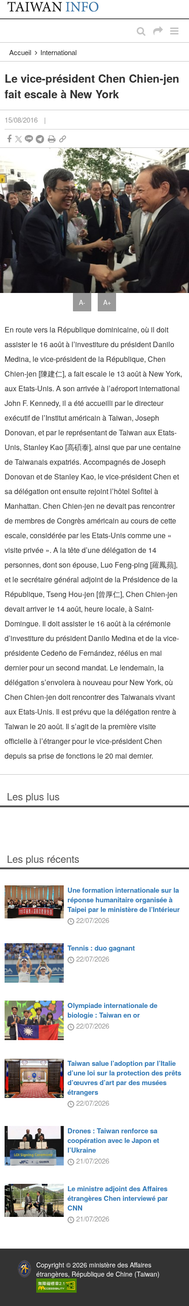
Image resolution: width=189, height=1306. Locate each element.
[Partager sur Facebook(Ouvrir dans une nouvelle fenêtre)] (9, 139)
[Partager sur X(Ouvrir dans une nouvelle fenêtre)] (18, 139)
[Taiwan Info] (58, 9)
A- (82, 302)
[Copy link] (62, 139)
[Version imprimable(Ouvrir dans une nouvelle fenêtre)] (51, 139)
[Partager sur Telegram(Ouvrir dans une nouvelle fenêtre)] (39, 139)
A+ (107, 302)
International (58, 52)
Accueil (20, 52)
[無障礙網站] (56, 1284)
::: (9, 4)
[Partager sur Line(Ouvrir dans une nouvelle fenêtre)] (28, 139)
